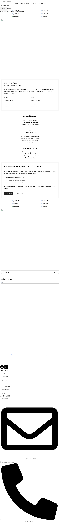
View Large (57, 283)
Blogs (3, 393)
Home (3, 373)
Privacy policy (5, 398)
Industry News (5, 376)
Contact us (5, 384)
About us (4, 380)
